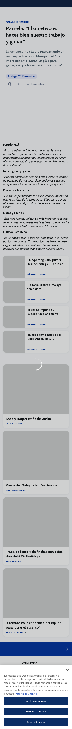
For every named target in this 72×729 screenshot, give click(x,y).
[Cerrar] (68, 670)
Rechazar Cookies (36, 711)
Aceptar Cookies (36, 722)
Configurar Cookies (36, 700)
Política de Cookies (26, 693)
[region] (36, 697)
